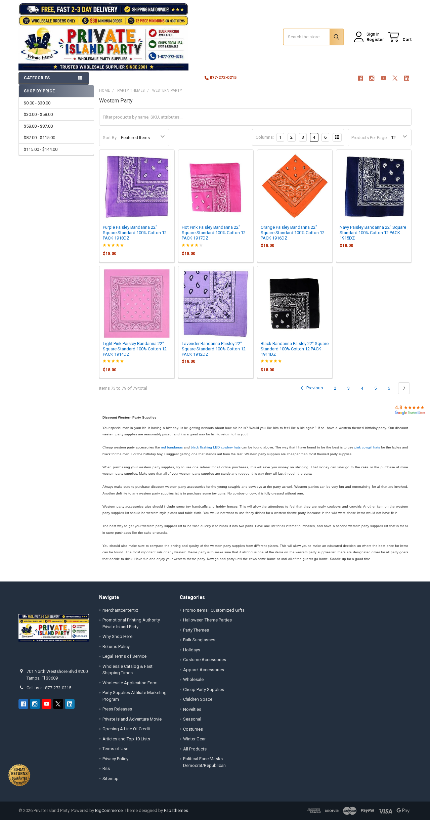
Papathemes (176, 810)
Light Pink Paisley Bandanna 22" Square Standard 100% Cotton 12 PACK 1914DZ (135, 349)
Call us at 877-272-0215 (49, 687)
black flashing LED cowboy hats (215, 447)
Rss (106, 768)
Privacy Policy (115, 758)
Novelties (192, 709)
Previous (314, 388)
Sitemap (110, 778)
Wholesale (193, 679)
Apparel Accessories (203, 669)
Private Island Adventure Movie (132, 719)
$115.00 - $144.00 (40, 149)
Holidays (191, 649)
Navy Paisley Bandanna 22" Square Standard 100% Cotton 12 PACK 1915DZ (373, 233)
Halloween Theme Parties (207, 619)
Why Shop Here (117, 636)
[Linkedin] (407, 78)
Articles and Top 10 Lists (126, 738)
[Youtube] (383, 78)
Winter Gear (194, 738)
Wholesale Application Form (130, 682)
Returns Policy (116, 646)
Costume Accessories (204, 659)
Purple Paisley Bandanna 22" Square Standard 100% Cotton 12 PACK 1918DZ (135, 233)
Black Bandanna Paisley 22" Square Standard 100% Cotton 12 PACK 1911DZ (295, 349)
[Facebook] (360, 78)
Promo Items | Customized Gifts (214, 610)
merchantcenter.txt (120, 610)
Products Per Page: (369, 137)
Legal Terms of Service (124, 656)
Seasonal (192, 719)
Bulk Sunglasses (199, 639)
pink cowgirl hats (367, 447)
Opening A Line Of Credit (126, 728)
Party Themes (196, 630)
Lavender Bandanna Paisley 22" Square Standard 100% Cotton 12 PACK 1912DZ (214, 349)
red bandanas (172, 447)
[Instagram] (372, 78)
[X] (395, 78)
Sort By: (110, 137)
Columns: (265, 137)
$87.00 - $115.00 (39, 137)
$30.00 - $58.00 (38, 114)
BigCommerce (109, 810)
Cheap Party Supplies (203, 689)
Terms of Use (115, 748)
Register (375, 39)
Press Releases (117, 708)
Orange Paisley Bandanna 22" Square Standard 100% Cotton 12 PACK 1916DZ (293, 233)
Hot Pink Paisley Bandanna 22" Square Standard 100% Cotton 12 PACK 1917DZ (214, 233)
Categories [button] (37, 78)
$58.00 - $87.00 (38, 126)
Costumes (193, 729)
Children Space (197, 699)
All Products (195, 748)
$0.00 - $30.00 (37, 102)
